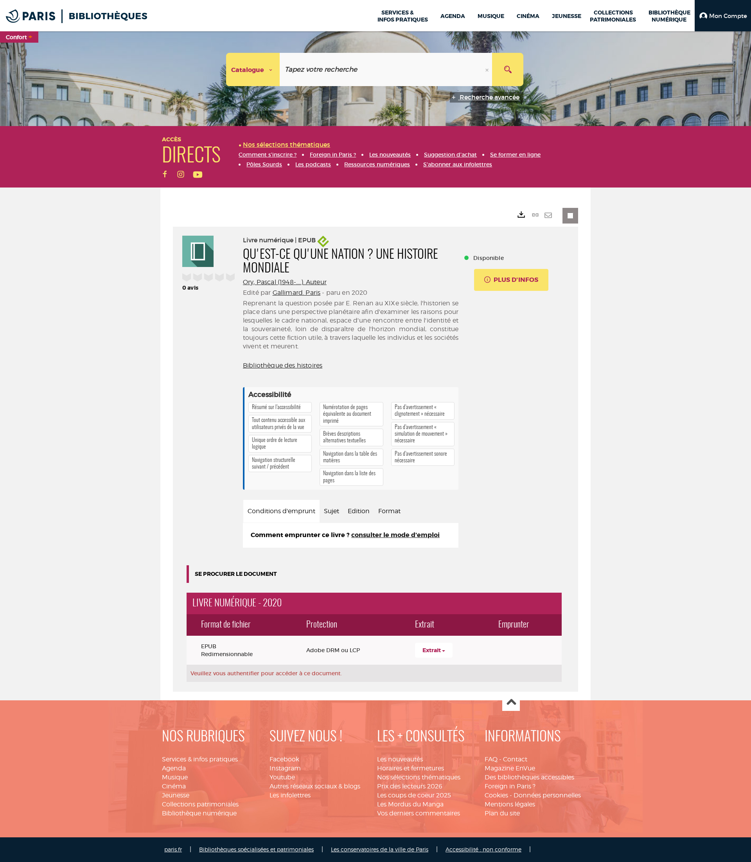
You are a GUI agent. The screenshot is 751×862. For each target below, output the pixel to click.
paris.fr (173, 849)
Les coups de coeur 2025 (414, 795)
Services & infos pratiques (200, 759)
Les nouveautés (400, 759)
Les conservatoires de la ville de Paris (379, 849)
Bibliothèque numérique (199, 813)
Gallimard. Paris (297, 292)
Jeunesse (175, 795)
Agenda (174, 768)
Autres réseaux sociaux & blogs (314, 786)
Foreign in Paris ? (510, 786)
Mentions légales (510, 804)
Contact (515, 759)
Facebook (284, 759)
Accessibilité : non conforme (483, 849)
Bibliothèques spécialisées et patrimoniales (256, 849)
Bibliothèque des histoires (282, 365)
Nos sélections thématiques (418, 777)
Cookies (496, 795)
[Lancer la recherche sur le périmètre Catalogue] (507, 69)
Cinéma (174, 786)
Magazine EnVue (510, 768)
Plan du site (502, 813)
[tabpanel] (351, 535)
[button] (723, 15)
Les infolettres (290, 795)
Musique (175, 777)
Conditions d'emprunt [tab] (281, 511)
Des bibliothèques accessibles (529, 777)
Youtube (282, 777)
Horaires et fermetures (410, 768)
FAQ (491, 759)
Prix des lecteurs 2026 (409, 786)
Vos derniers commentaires (418, 813)
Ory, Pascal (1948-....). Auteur (285, 282)
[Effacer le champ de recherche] (487, 69)
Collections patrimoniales (200, 804)
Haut (511, 702)
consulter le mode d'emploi (395, 535)
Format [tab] (389, 511)
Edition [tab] (359, 511)
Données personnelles (547, 795)
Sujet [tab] (331, 511)
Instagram (285, 768)
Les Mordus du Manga (410, 804)
